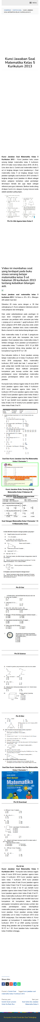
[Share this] (3, 984)
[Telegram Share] (15, 984)
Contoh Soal (12, 991)
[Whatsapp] (19, 984)
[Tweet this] (7, 984)
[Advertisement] (20, 37)
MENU (34, 3)
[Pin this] (11, 984)
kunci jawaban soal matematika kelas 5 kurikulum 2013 (19, 992)
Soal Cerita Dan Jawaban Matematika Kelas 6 (30, 1001)
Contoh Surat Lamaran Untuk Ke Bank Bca (9, 1001)
